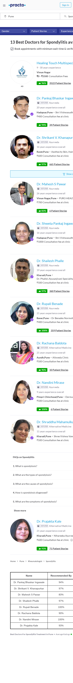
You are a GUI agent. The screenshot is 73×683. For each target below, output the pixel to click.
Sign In (65, 5)
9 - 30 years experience (49, 67)
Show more (20, 510)
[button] (13, 31)
